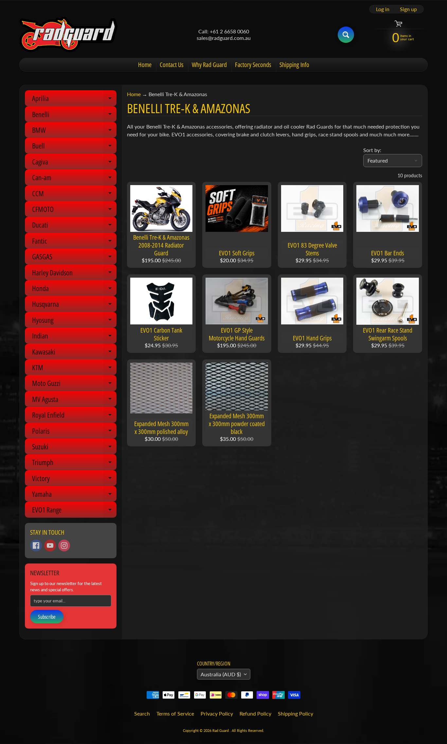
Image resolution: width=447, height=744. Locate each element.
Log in (382, 9)
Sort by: (372, 150)
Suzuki (74, 447)
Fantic (74, 242)
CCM (74, 194)
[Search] (346, 34)
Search (142, 713)
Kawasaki (74, 353)
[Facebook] (36, 545)
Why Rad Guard (209, 64)
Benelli (74, 115)
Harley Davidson (74, 274)
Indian (74, 337)
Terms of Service (175, 713)
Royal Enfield (74, 416)
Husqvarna (74, 305)
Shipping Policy (295, 713)
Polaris (74, 432)
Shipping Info (294, 64)
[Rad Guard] (68, 34)
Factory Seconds (253, 64)
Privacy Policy (217, 713)
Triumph (74, 463)
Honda (74, 289)
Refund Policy (255, 713)
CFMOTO (74, 210)
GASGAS (74, 257)
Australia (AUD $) (221, 674)
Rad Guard (221, 730)
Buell (74, 147)
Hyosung (74, 321)
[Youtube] (50, 545)
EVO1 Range (74, 511)
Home (145, 64)
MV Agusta (74, 400)
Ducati (74, 226)
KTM (74, 368)
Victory (74, 479)
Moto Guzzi (74, 384)
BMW (74, 131)
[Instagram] (64, 545)
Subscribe (47, 616)
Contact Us (172, 64)
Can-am (74, 178)
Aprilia (74, 99)
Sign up (408, 9)
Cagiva (74, 163)
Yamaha (74, 495)
